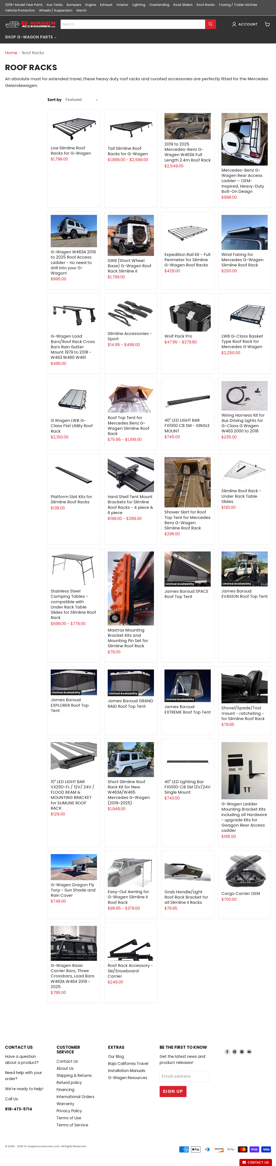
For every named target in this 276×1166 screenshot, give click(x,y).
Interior (122, 4)
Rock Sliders (183, 4)
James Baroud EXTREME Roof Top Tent (187, 709)
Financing (65, 1089)
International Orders (75, 1096)
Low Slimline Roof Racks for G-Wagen (71, 150)
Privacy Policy (69, 1111)
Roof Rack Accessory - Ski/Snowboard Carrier (130, 971)
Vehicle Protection (20, 10)
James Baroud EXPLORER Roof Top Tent (70, 705)
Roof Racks (206, 4)
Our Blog (116, 1056)
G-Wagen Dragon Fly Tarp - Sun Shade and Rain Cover (73, 890)
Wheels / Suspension (55, 10)
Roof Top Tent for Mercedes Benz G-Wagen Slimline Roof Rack (128, 425)
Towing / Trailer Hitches (238, 4)
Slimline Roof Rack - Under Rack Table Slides (241, 496)
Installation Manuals (126, 1070)
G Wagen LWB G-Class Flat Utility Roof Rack (72, 426)
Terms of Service (72, 1125)
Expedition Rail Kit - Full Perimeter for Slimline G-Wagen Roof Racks (187, 260)
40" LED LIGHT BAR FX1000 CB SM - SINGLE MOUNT (187, 425)
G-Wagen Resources (127, 1077)
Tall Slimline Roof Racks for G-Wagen (128, 151)
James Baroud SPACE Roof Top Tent (186, 593)
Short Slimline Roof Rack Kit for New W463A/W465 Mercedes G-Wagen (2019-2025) (129, 792)
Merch (81, 10)
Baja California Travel (128, 1063)
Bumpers (74, 4)
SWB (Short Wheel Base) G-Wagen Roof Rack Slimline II (129, 266)
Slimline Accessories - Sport (130, 336)
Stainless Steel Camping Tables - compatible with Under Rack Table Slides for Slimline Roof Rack (73, 604)
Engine (90, 4)
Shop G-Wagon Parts (29, 37)
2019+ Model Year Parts (23, 4)
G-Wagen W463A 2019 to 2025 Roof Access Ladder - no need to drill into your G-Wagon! (73, 262)
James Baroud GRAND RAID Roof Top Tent (130, 703)
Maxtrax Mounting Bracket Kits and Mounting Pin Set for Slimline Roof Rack (128, 638)
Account (248, 24)
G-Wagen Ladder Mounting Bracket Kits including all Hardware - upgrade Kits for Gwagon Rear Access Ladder (244, 817)
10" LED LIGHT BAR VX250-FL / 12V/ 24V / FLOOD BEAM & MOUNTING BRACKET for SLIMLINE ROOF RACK (72, 795)
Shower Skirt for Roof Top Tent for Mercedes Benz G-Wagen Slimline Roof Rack (187, 520)
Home (11, 53)
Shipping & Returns (74, 1075)
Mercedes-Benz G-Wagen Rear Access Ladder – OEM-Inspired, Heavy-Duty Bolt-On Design (242, 180)
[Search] (210, 24)
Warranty (65, 1104)
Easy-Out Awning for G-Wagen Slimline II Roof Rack (128, 897)
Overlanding (159, 4)
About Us (65, 1068)
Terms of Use (69, 1118)
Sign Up (173, 1091)
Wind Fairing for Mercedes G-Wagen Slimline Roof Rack (242, 260)
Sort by (54, 100)
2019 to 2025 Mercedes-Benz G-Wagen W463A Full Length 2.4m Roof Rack (187, 152)
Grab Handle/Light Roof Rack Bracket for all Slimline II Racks (186, 897)
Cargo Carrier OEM (240, 893)
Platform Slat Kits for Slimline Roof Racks (71, 499)
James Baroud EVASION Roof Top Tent (244, 593)
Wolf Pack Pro (178, 336)
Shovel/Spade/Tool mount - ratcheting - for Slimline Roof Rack (243, 713)
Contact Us (67, 1061)
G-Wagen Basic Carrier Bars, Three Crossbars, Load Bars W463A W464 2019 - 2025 (72, 976)
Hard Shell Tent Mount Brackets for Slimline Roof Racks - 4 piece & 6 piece (130, 504)
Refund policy (69, 1082)
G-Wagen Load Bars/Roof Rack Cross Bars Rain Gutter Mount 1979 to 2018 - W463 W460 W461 (73, 346)
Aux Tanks (54, 4)
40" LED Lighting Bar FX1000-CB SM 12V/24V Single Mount (187, 787)
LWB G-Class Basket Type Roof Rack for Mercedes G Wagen (242, 341)
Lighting (138, 4)
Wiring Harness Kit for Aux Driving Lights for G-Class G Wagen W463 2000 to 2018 (243, 423)
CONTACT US (257, 1162)
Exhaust (106, 4)
